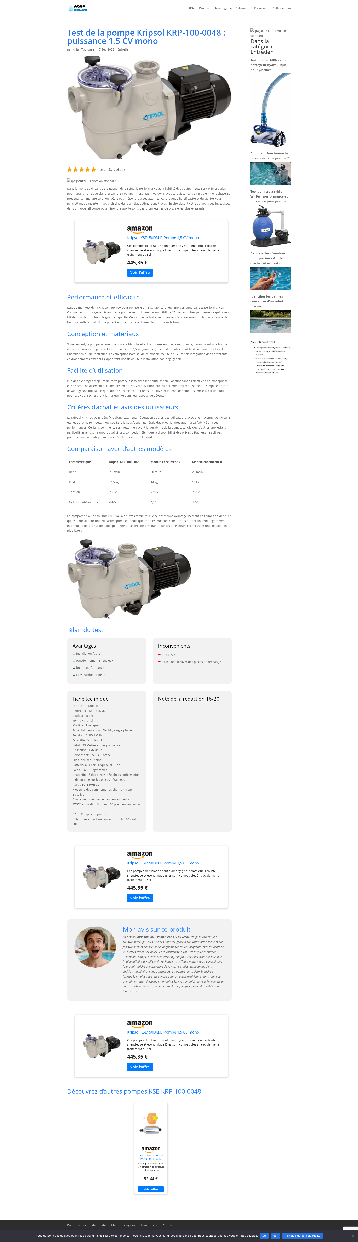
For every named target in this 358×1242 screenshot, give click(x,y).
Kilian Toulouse (83, 49)
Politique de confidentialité (86, 1225)
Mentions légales (123, 1225)
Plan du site (149, 1225)
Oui (264, 1235)
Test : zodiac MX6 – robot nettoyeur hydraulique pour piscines (269, 65)
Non (275, 1235)
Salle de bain (282, 8)
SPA (191, 8)
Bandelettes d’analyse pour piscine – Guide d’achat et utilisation (267, 258)
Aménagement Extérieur (231, 8)
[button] (91, 181)
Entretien (260, 8)
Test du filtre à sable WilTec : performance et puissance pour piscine (269, 196)
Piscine (204, 8)
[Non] (353, 1236)
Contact (168, 1225)
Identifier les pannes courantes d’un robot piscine (266, 301)
